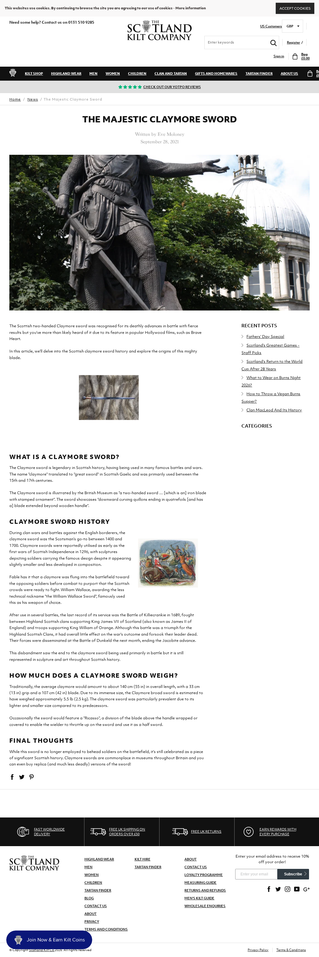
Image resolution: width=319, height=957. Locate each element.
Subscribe (293, 874)
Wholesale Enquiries (205, 905)
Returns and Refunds (205, 890)
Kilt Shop (34, 73)
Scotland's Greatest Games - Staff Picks (270, 349)
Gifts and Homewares (216, 73)
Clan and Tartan (171, 73)
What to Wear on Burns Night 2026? (271, 381)
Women (113, 73)
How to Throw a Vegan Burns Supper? (270, 397)
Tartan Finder (259, 73)
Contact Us (95, 905)
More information (190, 8)
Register (293, 42)
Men (93, 73)
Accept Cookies (295, 8)
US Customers (271, 26)
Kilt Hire (142, 859)
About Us (289, 73)
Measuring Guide (200, 882)
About (90, 913)
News (32, 99)
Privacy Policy (258, 949)
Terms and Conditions (106, 929)
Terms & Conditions (291, 949)
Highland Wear (66, 73)
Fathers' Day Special (265, 336)
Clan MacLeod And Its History (274, 410)
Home (15, 99)
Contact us (195, 867)
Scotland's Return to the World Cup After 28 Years (271, 365)
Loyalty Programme (203, 874)
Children (137, 73)
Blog (89, 898)
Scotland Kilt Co (42, 949)
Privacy (91, 921)
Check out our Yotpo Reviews (172, 86)
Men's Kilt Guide (199, 898)
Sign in (279, 56)
